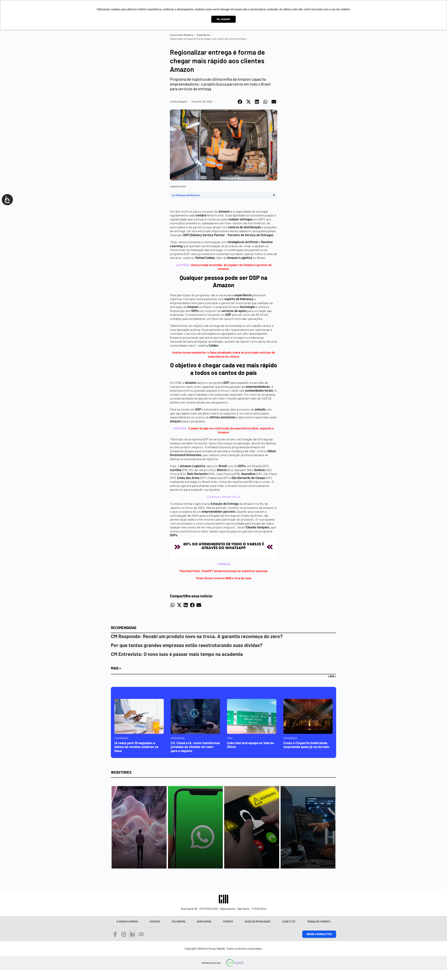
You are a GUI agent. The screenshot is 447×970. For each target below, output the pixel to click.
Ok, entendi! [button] (223, 19)
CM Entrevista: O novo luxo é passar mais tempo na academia (177, 654)
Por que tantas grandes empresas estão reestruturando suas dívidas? (186, 645)
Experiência (203, 34)
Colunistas (178, 921)
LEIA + (332, 676)
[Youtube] (141, 934)
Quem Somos (204, 921)
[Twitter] (132, 934)
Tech (230, 738)
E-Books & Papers (127, 921)
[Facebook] (115, 934)
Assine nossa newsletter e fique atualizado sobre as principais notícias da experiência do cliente (223, 354)
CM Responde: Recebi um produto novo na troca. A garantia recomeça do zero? (197, 636)
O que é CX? (288, 921)
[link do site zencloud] (235, 963)
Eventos (155, 921)
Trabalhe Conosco (318, 921)
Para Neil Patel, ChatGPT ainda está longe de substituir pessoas (223, 571)
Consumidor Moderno (181, 34)
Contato (228, 921)
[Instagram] (124, 934)
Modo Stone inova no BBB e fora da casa (223, 578)
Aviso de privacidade (257, 921)
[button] (240, 101)
